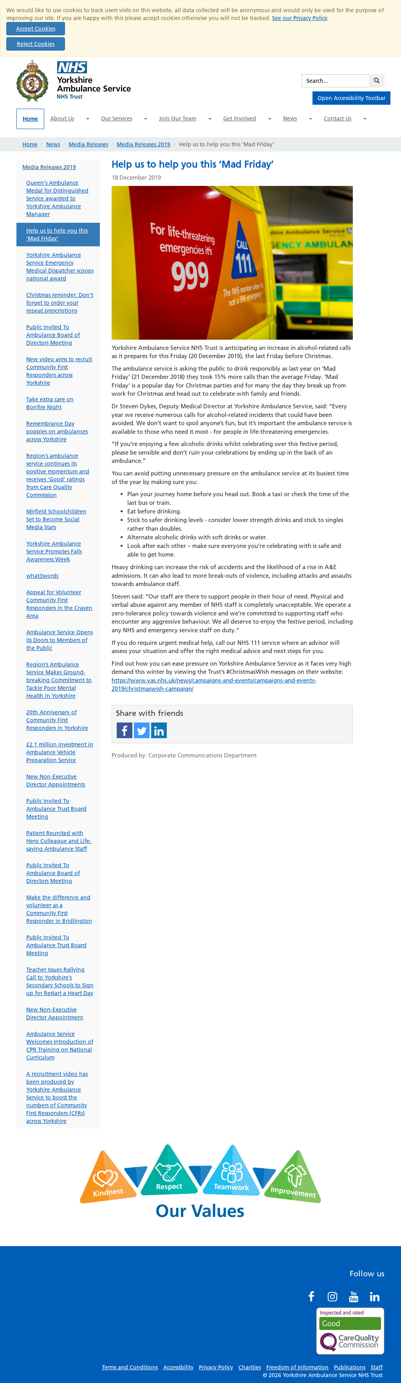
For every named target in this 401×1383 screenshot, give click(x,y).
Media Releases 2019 (143, 144)
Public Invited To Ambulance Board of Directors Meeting (53, 335)
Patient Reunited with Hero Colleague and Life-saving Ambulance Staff (59, 841)
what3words (42, 575)
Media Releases (88, 144)
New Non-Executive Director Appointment (54, 1013)
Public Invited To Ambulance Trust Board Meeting (56, 808)
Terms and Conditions (130, 1367)
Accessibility (178, 1367)
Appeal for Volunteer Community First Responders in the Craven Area (59, 604)
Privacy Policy (216, 1367)
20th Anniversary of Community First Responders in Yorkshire (57, 720)
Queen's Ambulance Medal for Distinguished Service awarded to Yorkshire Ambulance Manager (57, 198)
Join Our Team (177, 118)
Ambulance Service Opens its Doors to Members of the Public (59, 640)
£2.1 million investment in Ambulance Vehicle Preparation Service (59, 752)
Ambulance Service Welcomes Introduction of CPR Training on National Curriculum (59, 1045)
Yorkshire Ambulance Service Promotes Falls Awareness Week (54, 551)
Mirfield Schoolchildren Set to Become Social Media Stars (56, 519)
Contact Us (337, 118)
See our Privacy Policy (299, 18)
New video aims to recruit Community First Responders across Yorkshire (59, 371)
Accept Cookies (35, 28)
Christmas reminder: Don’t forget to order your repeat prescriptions (59, 302)
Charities (249, 1367)
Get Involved (239, 118)
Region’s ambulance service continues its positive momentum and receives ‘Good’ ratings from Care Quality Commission (57, 475)
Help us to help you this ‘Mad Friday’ (57, 234)
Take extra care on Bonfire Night (50, 403)
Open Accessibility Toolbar (351, 98)
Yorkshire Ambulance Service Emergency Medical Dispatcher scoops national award (60, 266)
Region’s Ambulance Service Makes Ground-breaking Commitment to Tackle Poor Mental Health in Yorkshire (59, 680)
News (290, 118)
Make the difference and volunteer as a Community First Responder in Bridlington (59, 909)
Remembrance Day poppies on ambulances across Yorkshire (57, 431)
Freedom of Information (297, 1367)
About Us (62, 118)
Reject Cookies (35, 43)
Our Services (116, 118)
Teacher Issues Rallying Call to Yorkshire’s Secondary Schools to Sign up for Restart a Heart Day (60, 981)
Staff (377, 1367)
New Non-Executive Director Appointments (55, 780)
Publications (349, 1367)
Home (30, 118)
